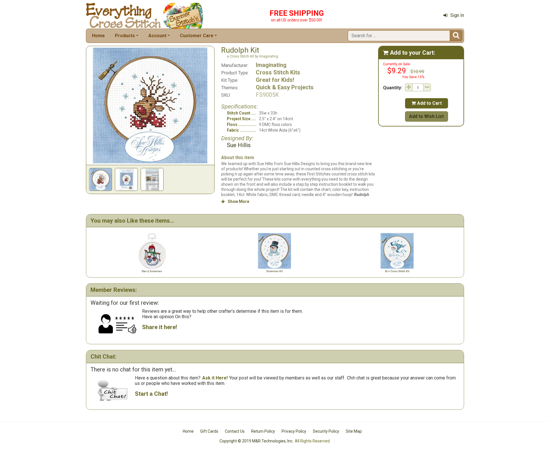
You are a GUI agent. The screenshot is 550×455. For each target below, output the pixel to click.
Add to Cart (426, 103)
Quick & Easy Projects (285, 87)
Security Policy (326, 431)
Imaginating (271, 65)
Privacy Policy (294, 431)
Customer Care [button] (196, 35)
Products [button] (125, 35)
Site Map (354, 431)
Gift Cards (209, 431)
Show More (235, 201)
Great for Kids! (275, 79)
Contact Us (235, 431)
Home (98, 35)
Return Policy (263, 431)
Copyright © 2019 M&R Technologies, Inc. (256, 441)
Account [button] (157, 35)
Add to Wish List (426, 116)
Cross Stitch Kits (278, 72)
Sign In (457, 15)
